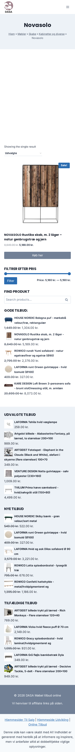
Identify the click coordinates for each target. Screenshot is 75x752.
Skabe (32, 33)
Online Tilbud (37, 724)
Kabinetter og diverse (52, 33)
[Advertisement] (37, 100)
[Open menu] (67, 7)
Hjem (12, 33)
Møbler (22, 33)
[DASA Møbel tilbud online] (8, 7)
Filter (10, 281)
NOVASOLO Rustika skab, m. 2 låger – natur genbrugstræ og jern (33, 237)
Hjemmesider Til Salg (19, 720)
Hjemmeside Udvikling (52, 720)
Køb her (37, 255)
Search (67, 299)
